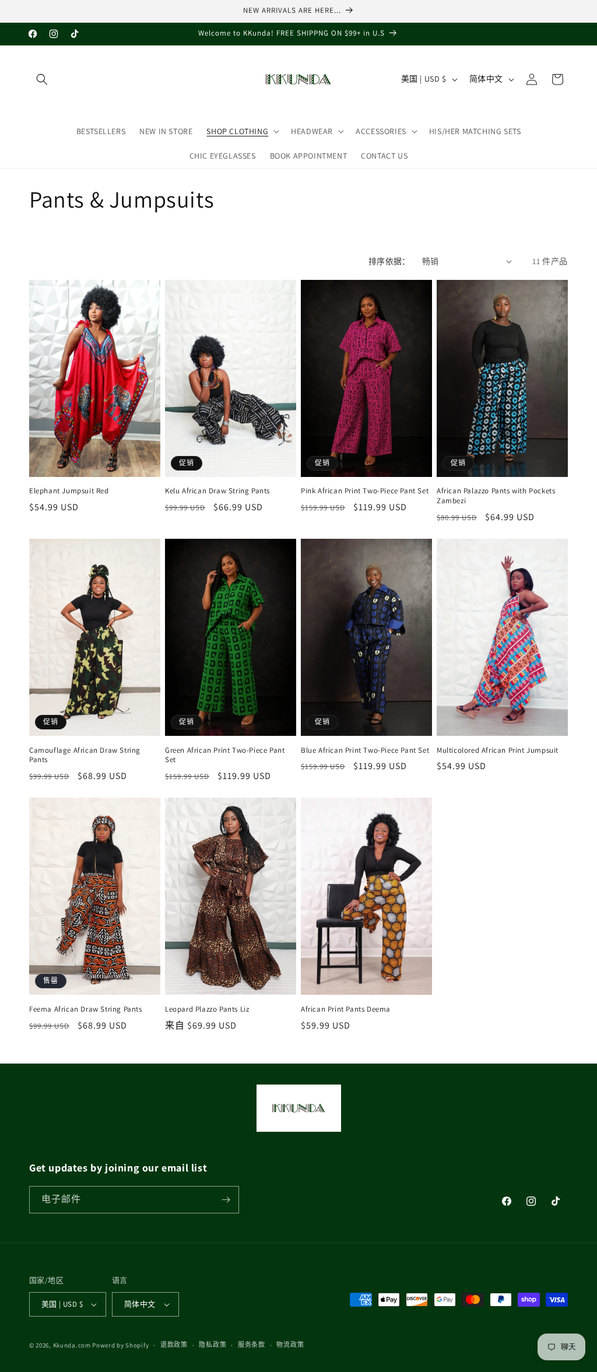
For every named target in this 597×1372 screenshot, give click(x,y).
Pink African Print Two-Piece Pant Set (365, 491)
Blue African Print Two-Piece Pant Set (365, 750)
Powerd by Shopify (120, 1345)
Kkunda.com (73, 1345)
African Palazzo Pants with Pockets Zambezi (496, 496)
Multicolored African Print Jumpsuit (498, 750)
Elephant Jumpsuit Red (69, 491)
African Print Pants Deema (346, 1009)
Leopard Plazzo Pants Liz (207, 1009)
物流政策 (290, 1345)
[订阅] (225, 1199)
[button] (42, 79)
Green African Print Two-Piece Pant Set (225, 755)
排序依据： (389, 261)
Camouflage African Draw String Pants (85, 755)
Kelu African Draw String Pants (217, 491)
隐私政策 (212, 1345)
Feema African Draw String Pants (85, 1009)
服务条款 (251, 1345)
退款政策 (174, 1345)
